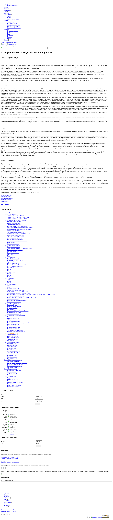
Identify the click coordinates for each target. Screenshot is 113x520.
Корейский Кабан (12, 355)
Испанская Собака (6, 196)
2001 (22, 204)
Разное (9, 38)
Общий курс (10, 22)
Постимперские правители (15, 250)
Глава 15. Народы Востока (11, 352)
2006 (34, 204)
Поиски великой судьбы (14, 312)
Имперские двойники (13, 351)
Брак (5, 11)
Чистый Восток (11, 251)
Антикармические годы (14, 314)
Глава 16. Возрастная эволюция (13, 360)
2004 (28, 204)
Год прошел (10, 309)
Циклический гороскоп (14, 28)
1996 (13, 204)
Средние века (11, 377)
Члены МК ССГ (5, 511)
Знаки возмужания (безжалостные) (17, 241)
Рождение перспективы (14, 380)
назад (2, 204)
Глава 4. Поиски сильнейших (12, 245)
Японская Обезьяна (12, 354)
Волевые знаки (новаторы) (14, 221)
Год (2, 398)
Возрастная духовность (13, 327)
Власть (6, 7)
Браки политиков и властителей (16, 331)
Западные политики (13, 253)
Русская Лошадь (11, 348)
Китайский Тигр (12, 358)
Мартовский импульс (13, 317)
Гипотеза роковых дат (13, 318)
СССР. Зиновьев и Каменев (15, 266)
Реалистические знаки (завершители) (17, 226)
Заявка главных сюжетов (14, 302)
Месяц (2, 396)
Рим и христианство (13, 375)
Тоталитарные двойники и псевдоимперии (19, 248)
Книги (9, 17)
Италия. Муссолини (13, 263)
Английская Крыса (12, 346)
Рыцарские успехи (12, 379)
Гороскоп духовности (13, 328)
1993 (10, 204)
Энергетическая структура (14, 238)
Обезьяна (9, 275)
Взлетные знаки (11, 242)
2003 (25, 204)
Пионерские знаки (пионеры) (15, 235)
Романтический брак (13, 324)
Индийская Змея (12, 357)
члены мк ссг (12, 44)
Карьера (9, 37)
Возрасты (10, 35)
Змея (8, 279)
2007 (37, 204)
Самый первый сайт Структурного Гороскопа (10, 457)
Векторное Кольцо (12, 23)
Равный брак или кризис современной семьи (20, 322)
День (2, 394)
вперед (7, 204)
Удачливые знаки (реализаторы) (16, 236)
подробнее (12, 434)
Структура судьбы (12, 367)
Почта (14, 511)
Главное (6, 4)
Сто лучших (10, 254)
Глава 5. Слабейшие (9, 257)
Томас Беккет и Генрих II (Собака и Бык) (18, 293)
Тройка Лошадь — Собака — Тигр (17, 218)
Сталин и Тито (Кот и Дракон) (15, 290)
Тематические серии (13, 19)
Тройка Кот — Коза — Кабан (15, 215)
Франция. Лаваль (12, 262)
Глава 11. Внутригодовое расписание (14, 315)
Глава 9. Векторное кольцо (11, 288)
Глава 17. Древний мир (10, 369)
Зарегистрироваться (10, 42)
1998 (19, 204)
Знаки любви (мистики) (14, 224)
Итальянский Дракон (7, 198)
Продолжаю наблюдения (14, 306)
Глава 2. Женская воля (10, 214)
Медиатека (7, 29)
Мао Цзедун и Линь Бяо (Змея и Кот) (17, 291)
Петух (9, 269)
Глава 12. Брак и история (11, 320)
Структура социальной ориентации (17, 363)
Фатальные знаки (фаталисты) (15, 232)
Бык (8, 276)
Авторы (3, 510)
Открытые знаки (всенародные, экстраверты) (20, 227)
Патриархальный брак (13, 321)
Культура (6, 8)
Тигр (8, 287)
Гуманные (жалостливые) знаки (16, 239)
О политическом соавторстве (15, 296)
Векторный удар (12, 305)
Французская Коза (6, 199)
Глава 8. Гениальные (10, 284)
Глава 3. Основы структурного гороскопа (15, 220)
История (9, 32)
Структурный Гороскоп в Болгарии (8, 459)
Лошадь (9, 285)
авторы (4, 44)
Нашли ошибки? (17, 510)
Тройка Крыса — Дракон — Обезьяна (18, 217)
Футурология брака (12, 325)
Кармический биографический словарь (18, 311)
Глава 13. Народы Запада (11, 333)
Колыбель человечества (14, 370)
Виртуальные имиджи (13, 25)
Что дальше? (4, 201)
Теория (6, 20)
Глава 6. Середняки (9, 272)
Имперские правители (13, 247)
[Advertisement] (31, 485)
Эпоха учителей (11, 372)
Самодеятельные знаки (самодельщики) (18, 233)
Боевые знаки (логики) (13, 223)
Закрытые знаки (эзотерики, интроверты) (19, 229)
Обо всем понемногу (13, 299)
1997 (16, 204)
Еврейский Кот (11, 343)
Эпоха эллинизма (12, 373)
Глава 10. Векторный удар (11, 303)
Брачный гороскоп (12, 26)
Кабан (9, 273)
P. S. (8, 256)
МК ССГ (6, 13)
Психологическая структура (15, 364)
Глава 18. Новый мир (10, 376)
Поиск (6, 40)
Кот (8, 270)
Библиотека (7, 14)
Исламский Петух (12, 345)
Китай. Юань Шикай (13, 259)
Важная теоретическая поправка (16, 300)
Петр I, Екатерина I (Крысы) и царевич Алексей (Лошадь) (23, 297)
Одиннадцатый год (12, 308)
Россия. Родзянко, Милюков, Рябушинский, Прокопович (23, 264)
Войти (2, 42)
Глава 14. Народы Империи (12, 342)
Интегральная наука (13, 386)
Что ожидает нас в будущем (15, 330)
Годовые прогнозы (12, 5)
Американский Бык (6, 195)
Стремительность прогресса (15, 382)
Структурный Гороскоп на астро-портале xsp (10, 462)
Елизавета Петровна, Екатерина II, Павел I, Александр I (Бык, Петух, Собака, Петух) (31, 294)
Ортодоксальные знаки (13, 230)
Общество (7, 10)
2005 (31, 204)
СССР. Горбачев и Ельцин (14, 267)
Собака (9, 282)
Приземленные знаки (13, 244)
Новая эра (10, 383)
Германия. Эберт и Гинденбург (16, 260)
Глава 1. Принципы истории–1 (12, 212)
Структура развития (13, 361)
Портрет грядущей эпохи (14, 385)
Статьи (9, 16)
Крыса (9, 281)
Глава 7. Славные (9, 278)
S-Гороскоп (3, 461)
